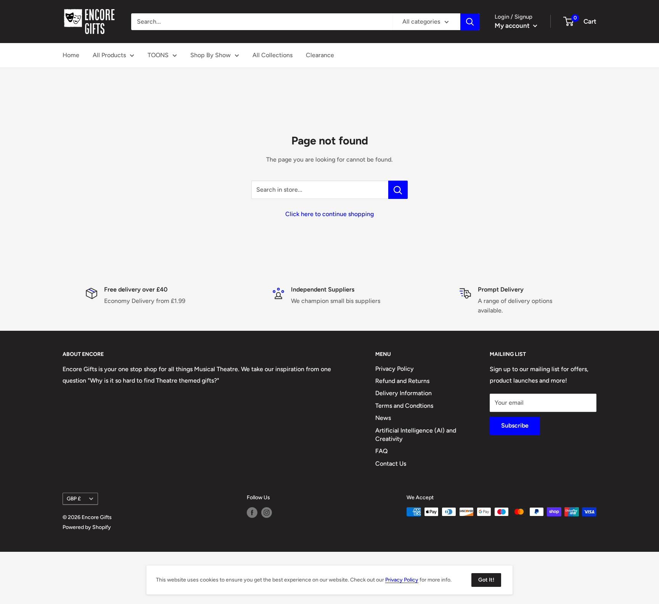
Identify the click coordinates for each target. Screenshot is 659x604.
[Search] (469, 21)
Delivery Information (403, 393)
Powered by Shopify (87, 527)
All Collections (272, 55)
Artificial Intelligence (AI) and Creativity (415, 434)
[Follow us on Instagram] (266, 512)
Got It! (486, 580)
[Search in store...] (398, 190)
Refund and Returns (402, 381)
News (383, 417)
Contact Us (390, 463)
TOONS (158, 55)
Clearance (320, 55)
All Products (109, 55)
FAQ (381, 451)
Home (71, 55)
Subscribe (515, 425)
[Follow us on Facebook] (252, 512)
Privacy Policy (394, 368)
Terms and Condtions (404, 405)
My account (513, 25)
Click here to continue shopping (329, 214)
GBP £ (74, 498)
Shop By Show (210, 55)
